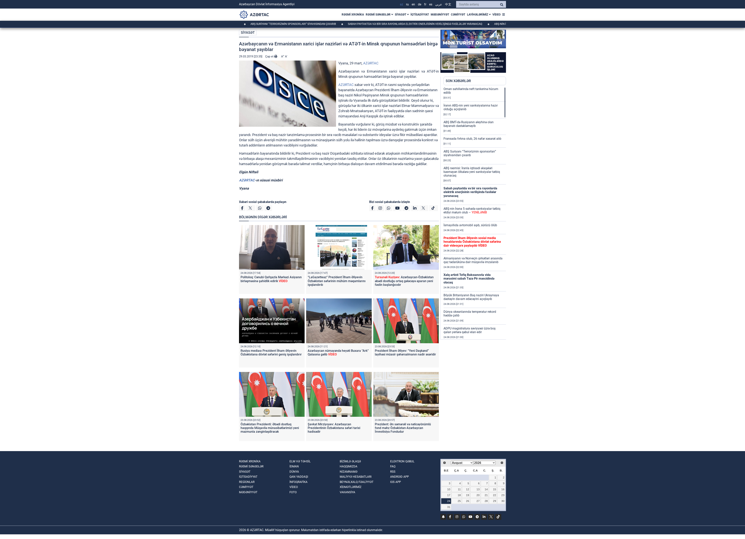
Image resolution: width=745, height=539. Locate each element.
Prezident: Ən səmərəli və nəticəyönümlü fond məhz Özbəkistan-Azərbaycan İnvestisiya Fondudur (403, 427)
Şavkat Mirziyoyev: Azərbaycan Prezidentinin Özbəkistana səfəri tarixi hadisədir (334, 427)
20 (478, 495)
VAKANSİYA (347, 492)
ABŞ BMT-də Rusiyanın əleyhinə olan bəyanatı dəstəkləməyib (469, 124)
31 (448, 507)
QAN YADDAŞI (298, 476)
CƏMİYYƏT (458, 14)
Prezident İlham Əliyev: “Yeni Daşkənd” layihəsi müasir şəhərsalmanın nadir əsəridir (405, 352)
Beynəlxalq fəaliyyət (356, 482)
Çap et (269, 56)
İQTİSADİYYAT (420, 14)
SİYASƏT (401, 14)
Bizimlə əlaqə (350, 461)
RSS (392, 471)
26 (467, 501)
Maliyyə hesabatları (356, 476)
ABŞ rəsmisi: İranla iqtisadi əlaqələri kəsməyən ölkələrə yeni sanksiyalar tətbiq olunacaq (472, 171)
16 (502, 489)
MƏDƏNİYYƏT (440, 14)
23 (502, 495)
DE (419, 4)
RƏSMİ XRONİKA (353, 14)
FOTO (293, 492)
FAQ (392, 466)
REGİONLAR (247, 482)
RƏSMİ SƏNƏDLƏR (378, 14)
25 (459, 501)
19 (467, 495)
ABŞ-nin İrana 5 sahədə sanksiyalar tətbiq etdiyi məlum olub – (472, 210)
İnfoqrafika (298, 482)
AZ (401, 4)
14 (486, 489)
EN (413, 4)
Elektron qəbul (402, 461)
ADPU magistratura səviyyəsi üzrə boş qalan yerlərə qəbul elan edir (470, 330)
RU (407, 4)
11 (459, 489)
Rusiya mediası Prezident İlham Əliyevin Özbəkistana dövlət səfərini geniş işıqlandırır (271, 352)
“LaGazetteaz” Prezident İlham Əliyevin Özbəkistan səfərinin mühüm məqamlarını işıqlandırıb (337, 280)
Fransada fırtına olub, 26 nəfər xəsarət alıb (472, 138)
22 (494, 495)
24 (448, 501)
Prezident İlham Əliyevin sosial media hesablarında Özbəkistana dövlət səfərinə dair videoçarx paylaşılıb (472, 241)
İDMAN (294, 466)
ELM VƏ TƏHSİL (300, 461)
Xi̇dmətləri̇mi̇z (350, 487)
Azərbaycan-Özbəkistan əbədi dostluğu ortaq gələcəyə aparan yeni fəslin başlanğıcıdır (404, 280)
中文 (448, 4)
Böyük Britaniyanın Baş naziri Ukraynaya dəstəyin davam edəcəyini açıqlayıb (471, 297)
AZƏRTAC (371, 63)
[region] (475, 213)
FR (425, 4)
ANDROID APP (399, 476)
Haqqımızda (348, 466)
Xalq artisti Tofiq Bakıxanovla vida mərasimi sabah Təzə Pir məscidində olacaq (469, 278)
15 (494, 489)
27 (478, 501)
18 (459, 495)
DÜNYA (294, 471)
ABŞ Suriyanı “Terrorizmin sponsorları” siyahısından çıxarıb (264, 23)
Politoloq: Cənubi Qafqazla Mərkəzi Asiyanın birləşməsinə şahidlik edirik (271, 279)
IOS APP (395, 482)
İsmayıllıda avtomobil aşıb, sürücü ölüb (470, 225)
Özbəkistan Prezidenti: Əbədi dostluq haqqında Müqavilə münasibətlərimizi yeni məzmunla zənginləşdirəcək (270, 427)
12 (467, 489)
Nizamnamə (348, 471)
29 (494, 501)
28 (486, 501)
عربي (438, 4)
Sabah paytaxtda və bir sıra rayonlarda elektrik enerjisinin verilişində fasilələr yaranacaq (385, 23)
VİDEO (496, 14)
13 (478, 489)
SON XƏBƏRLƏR (458, 81)
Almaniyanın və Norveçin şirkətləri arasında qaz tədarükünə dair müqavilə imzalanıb (473, 260)
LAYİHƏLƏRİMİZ (478, 14)
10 (448, 489)
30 (502, 501)
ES (430, 4)
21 (486, 495)
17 (448, 495)
